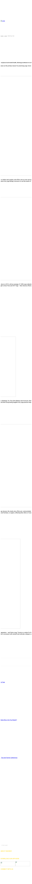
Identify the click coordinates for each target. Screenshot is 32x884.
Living (5, 36)
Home (2, 36)
